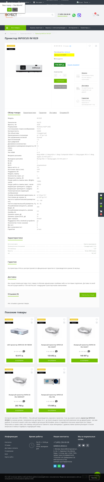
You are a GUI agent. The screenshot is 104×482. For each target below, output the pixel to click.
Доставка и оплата (11, 448)
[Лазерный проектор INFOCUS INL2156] (52, 381)
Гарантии (85, 98)
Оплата (84, 73)
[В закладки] (32, 320)
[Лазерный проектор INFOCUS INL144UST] (52, 331)
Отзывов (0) (64, 112)
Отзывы (7, 445)
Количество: (58, 72)
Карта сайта (9, 457)
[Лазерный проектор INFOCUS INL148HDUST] (19, 381)
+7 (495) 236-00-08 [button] (61, 442)
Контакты (8, 442)
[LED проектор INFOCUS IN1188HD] (19, 331)
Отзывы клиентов (52, 4)
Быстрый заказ (60, 87)
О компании (9, 451)
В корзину (60, 81)
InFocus (67, 52)
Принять (94, 478)
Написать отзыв (88, 295)
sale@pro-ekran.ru (60, 446)
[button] (24, 2)
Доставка (85, 86)
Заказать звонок (62, 16)
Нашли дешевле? (73, 65)
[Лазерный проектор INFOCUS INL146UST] (84, 331)
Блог (62, 4)
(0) (70, 46)
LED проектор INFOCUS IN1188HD (19, 345)
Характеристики (29, 112)
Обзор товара (14, 112)
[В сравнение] (32, 323)
